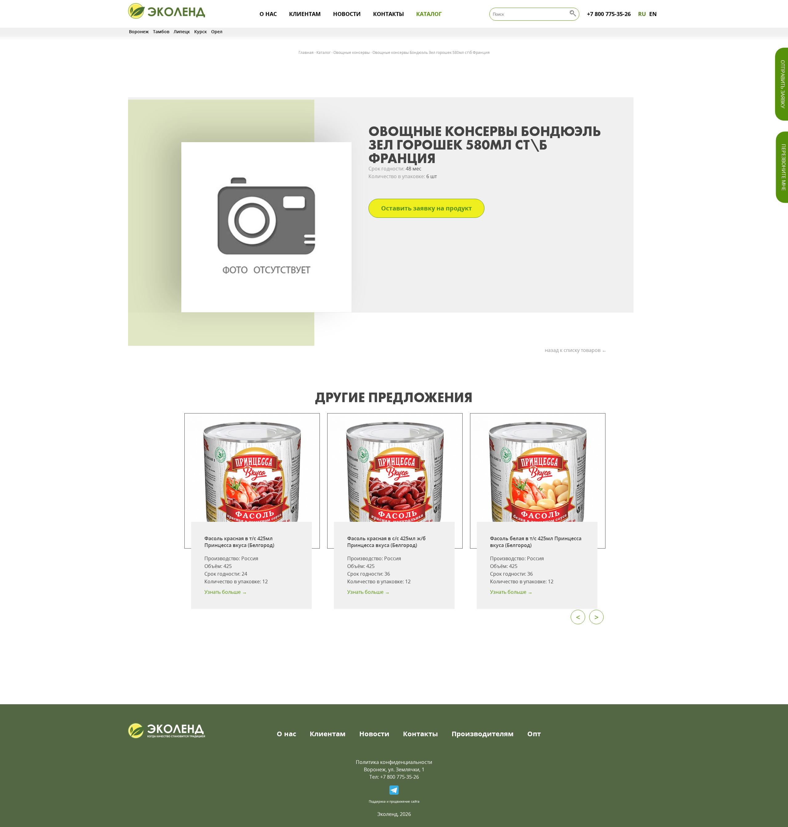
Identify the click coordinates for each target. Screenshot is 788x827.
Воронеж (139, 31)
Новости (347, 14)
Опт (534, 733)
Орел (217, 31)
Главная (306, 52)
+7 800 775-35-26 (609, 14)
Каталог (429, 14)
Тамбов (161, 31)
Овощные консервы (351, 52)
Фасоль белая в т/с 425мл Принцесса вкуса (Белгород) (535, 542)
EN (653, 14)
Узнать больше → (225, 592)
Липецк (182, 31)
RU (642, 14)
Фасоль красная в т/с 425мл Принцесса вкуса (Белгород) (239, 542)
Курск (200, 31)
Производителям (483, 733)
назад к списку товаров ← (576, 350)
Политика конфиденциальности (394, 762)
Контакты (388, 14)
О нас (268, 14)
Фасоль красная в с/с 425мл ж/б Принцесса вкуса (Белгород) (386, 542)
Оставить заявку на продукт (426, 208)
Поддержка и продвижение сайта (394, 801)
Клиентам (305, 14)
